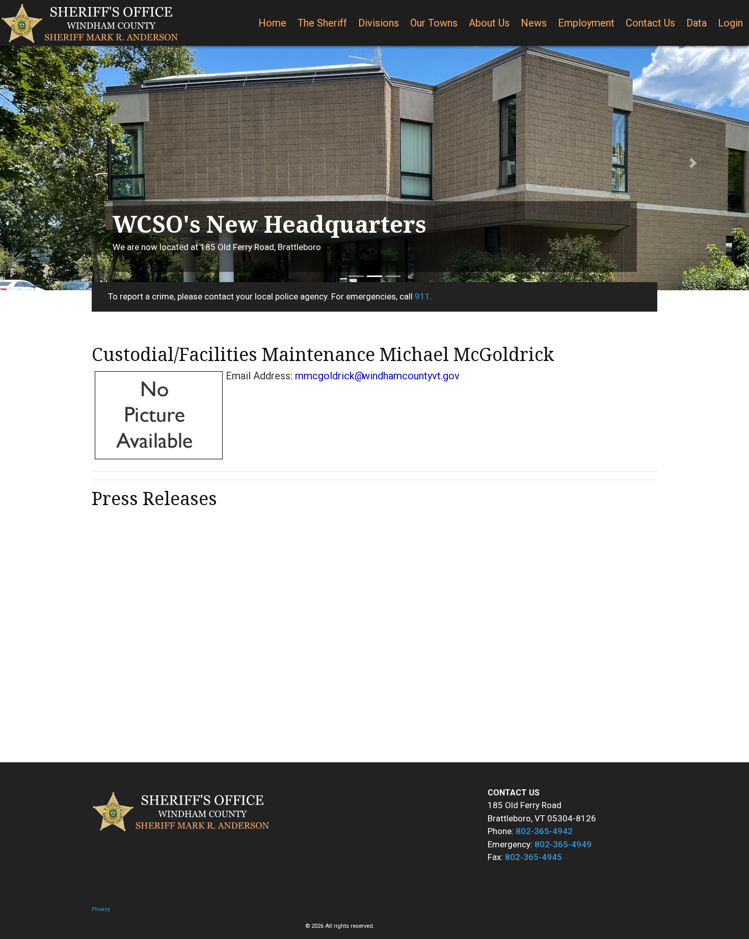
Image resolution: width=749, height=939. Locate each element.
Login (730, 23)
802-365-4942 (544, 831)
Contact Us (650, 23)
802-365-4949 (563, 844)
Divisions (378, 23)
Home (272, 23)
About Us (489, 23)
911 (422, 296)
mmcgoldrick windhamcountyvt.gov (377, 376)
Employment (586, 23)
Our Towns (434, 23)
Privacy (101, 909)
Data (696, 23)
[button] (56, 163)
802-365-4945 (533, 857)
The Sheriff (322, 23)
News (534, 23)
